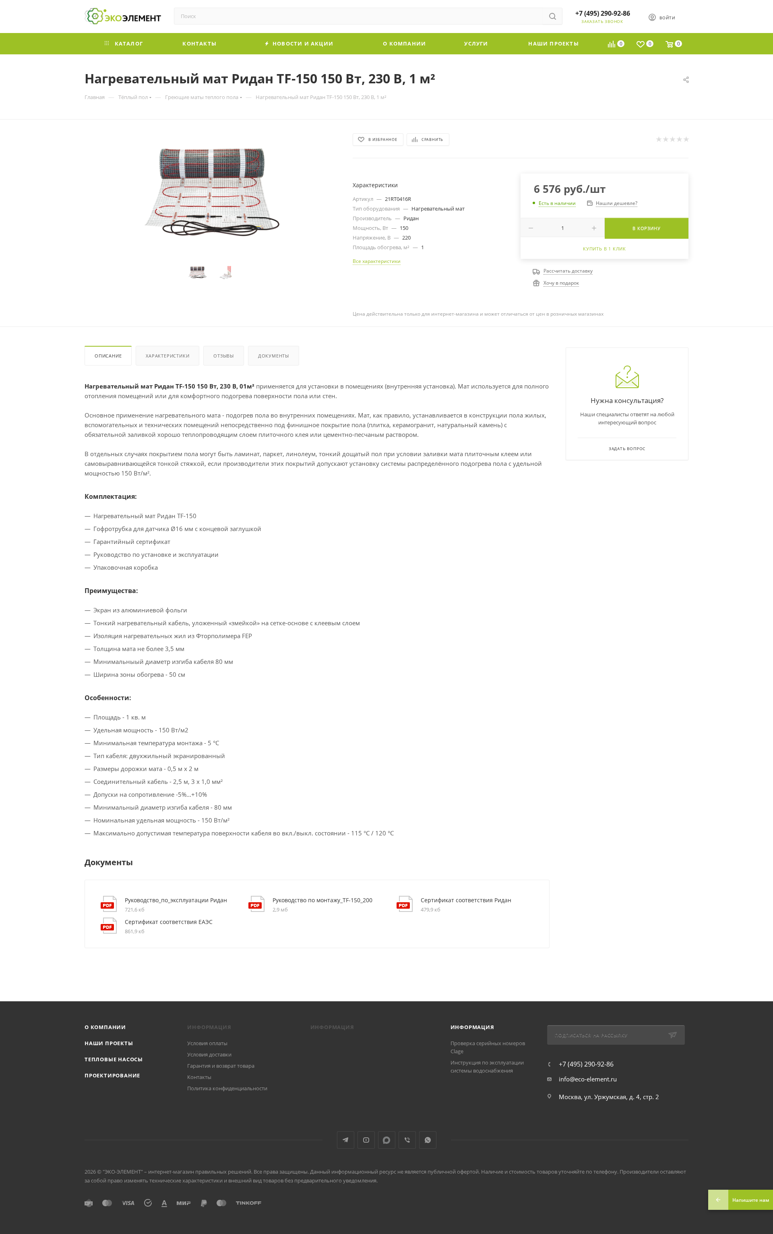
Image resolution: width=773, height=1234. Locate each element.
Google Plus (386, 1140)
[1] (658, 139)
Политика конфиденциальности (227, 1088)
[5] (685, 139)
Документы (273, 356)
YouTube (366, 1140)
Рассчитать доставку (568, 270)
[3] (672, 139)
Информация (472, 1027)
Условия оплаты (207, 1043)
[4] (679, 139)
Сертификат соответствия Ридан (466, 900)
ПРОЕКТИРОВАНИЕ (112, 1075)
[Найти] (552, 16)
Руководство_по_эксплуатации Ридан (176, 900)
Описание (108, 356)
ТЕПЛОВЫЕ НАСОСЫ (114, 1059)
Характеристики (167, 356)
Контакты (199, 1077)
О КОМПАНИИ (105, 1027)
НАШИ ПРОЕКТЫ (109, 1043)
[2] (665, 139)
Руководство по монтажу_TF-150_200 (322, 900)
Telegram (345, 1140)
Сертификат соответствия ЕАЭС (169, 922)
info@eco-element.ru (588, 1079)
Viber (407, 1140)
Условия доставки (209, 1054)
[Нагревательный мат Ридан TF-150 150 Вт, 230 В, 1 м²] (211, 193)
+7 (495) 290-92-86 (602, 13)
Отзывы (223, 356)
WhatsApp (427, 1140)
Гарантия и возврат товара (220, 1065)
